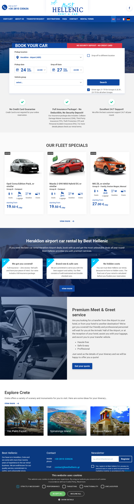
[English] (113, 19)
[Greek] (118, 19)
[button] (67, 499)
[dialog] (67, 487)
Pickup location (21, 52)
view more (65, 221)
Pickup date (19, 64)
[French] (123, 19)
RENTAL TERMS (87, 19)
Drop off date (56, 64)
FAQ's (64, 19)
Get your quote (82, 366)
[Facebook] (129, 8)
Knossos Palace (102, 431)
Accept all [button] (58, 494)
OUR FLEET (8, 19)
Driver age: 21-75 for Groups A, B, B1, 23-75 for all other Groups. (106, 91)
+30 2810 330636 (64, 459)
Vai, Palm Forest (16, 431)
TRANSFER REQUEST (35, 19)
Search (103, 82)
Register (125, 459)
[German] (128, 19)
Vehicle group (20, 77)
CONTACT (73, 19)
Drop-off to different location (103, 55)
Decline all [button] (76, 494)
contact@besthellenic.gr (67, 467)
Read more (81, 482)
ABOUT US (19, 19)
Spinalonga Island (60, 431)
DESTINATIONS (53, 19)
